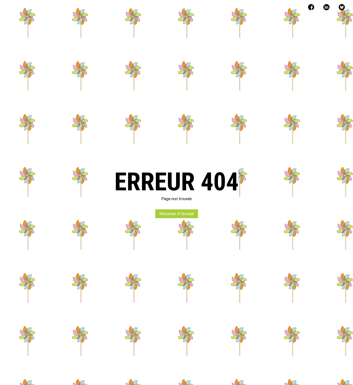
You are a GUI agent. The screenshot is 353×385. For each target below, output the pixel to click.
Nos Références (158, 8)
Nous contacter (208, 8)
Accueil (106, 8)
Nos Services (129, 8)
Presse (183, 8)
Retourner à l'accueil (176, 213)
